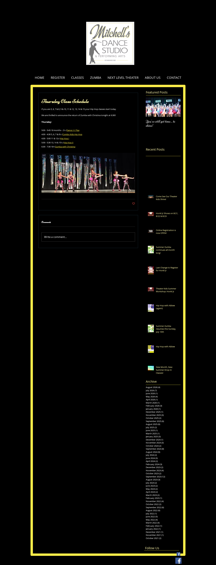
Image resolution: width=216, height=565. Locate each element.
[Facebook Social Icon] (178, 561)
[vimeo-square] (183, 561)
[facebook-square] (174, 561)
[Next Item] (175, 107)
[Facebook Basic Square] (178, 554)
